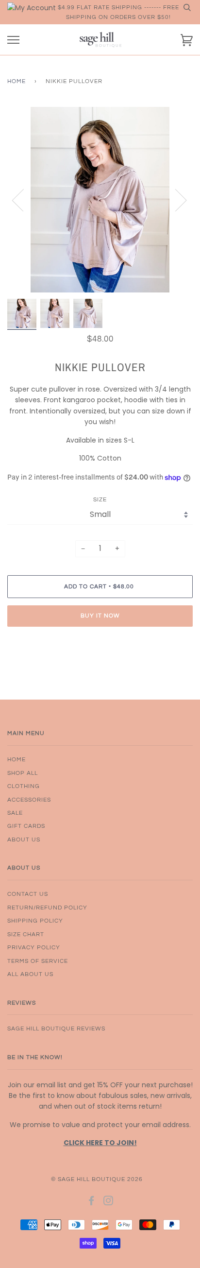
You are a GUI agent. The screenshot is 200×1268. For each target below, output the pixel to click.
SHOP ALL (22, 773)
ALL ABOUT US (30, 974)
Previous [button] (23, 199)
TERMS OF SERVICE (37, 961)
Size (100, 499)
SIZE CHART (25, 934)
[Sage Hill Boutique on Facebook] (91, 1202)
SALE (15, 813)
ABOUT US (23, 839)
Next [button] (175, 199)
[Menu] (13, 40)
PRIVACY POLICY (33, 947)
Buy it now (100, 615)
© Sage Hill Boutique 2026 (97, 1179)
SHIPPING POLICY (35, 921)
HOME (16, 759)
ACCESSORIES (29, 800)
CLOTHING (23, 786)
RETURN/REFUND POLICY (47, 907)
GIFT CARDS (26, 826)
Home (16, 81)
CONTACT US (27, 894)
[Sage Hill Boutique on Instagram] (108, 1202)
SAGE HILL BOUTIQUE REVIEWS (56, 1028)
